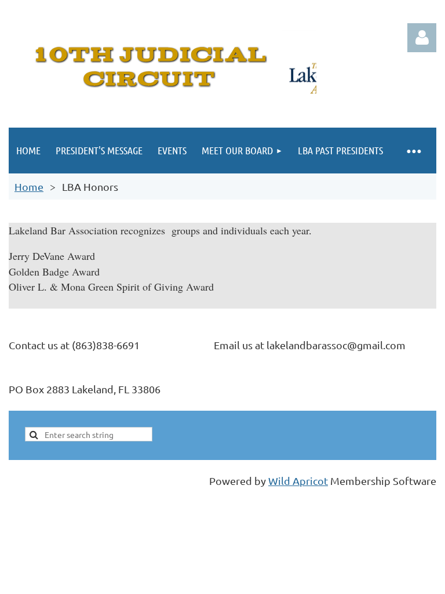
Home (28, 186)
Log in (421, 37)
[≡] (413, 150)
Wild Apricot (298, 481)
